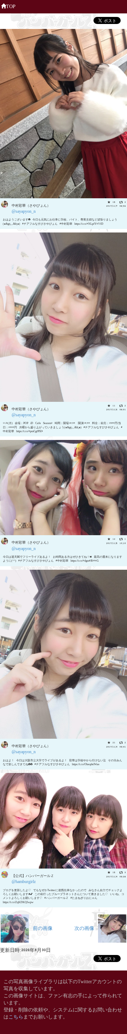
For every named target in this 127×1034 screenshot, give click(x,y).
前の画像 (41, 927)
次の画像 (86, 927)
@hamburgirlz (24, 881)
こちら (15, 1016)
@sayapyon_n (24, 211)
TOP (11, 6)
